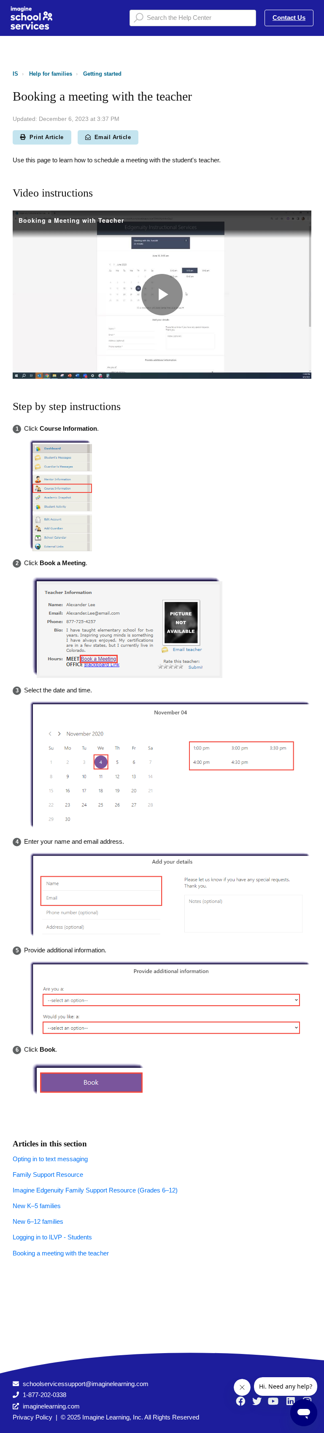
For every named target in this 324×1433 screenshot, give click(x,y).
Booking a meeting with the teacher (61, 1253)
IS (15, 74)
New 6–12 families (38, 1221)
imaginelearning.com (51, 1406)
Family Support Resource (48, 1174)
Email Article (112, 137)
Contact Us (289, 17)
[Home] (31, 18)
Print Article (47, 137)
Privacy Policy (32, 1417)
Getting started (102, 74)
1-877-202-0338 (44, 1394)
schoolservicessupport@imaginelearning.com (85, 1383)
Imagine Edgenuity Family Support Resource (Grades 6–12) (95, 1190)
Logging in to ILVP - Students (52, 1237)
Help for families (50, 74)
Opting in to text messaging (50, 1158)
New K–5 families (37, 1205)
